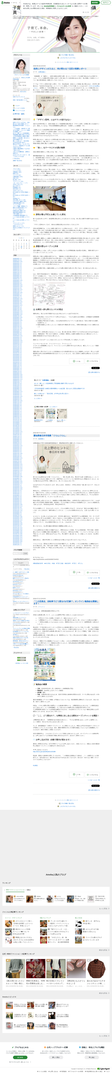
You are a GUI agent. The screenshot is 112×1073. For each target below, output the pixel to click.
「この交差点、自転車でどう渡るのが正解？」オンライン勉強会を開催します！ (21, 130)
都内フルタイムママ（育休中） (21, 578)
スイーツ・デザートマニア (13, 918)
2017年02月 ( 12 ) (17, 431)
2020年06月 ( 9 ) (17, 373)
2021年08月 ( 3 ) (17, 351)
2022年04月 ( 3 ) (17, 339)
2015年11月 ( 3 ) (17, 455)
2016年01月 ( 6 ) (17, 451)
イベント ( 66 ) (17, 204)
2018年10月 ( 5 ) (17, 404)
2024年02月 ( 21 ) (17, 305)
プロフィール (18, 74)
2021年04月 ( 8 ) (17, 357)
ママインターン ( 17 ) (18, 223)
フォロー (20, 563)
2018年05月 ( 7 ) (17, 410)
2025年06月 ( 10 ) (17, 280)
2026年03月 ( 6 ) (17, 266)
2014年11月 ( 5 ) (17, 473)
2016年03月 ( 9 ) (17, 448)
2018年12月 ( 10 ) (17, 400)
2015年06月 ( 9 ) (17, 462)
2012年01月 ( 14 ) (17, 524)
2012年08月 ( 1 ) (17, 513)
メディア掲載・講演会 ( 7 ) (20, 206)
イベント (41, 606)
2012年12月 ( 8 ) (17, 507)
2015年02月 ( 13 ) (17, 468)
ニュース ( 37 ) (17, 170)
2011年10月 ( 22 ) (17, 529)
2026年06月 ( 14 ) (17, 261)
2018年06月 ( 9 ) (17, 408)
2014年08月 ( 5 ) (17, 478)
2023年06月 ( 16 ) (17, 317)
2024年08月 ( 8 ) (17, 295)
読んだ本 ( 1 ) (16, 186)
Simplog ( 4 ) (16, 198)
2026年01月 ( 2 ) (17, 269)
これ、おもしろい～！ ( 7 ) (20, 183)
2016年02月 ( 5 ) (17, 450)
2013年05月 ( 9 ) (17, 499)
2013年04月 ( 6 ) (17, 501)
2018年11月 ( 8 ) (17, 402)
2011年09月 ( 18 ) (17, 530)
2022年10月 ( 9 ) (17, 329)
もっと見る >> (38, 398)
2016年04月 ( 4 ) (17, 447)
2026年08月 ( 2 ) (17, 258)
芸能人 (29, 890)
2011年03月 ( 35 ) (17, 540)
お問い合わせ (54, 1071)
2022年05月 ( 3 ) (17, 337)
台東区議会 (41, 72)
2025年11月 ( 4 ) (17, 272)
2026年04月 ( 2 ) (17, 264)
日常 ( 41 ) (15, 178)
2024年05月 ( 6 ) (17, 300)
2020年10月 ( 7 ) (17, 366)
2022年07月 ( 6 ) (17, 334)
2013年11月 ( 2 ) (17, 492)
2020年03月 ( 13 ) (17, 377)
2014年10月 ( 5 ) (17, 475)
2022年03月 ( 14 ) (17, 340)
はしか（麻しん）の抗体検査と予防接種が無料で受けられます (54, 383)
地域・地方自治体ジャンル (20, 100)
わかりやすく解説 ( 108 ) (19, 201)
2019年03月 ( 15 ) (17, 396)
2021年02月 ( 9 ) (17, 360)
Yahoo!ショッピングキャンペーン (21, 601)
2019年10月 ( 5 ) (17, 385)
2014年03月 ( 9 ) (17, 486)
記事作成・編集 (18, 114)
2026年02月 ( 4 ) (17, 267)
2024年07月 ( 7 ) (17, 297)
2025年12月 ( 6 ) (17, 271)
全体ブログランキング (19, 96)
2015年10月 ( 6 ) (17, 456)
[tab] (15, 890)
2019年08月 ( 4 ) (17, 388)
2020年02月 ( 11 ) (17, 379)
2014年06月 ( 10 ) (17, 481)
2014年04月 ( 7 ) (17, 484)
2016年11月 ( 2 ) (17, 436)
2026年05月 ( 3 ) (17, 263)
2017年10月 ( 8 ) (17, 421)
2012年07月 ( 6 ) (17, 515)
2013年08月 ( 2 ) (17, 495)
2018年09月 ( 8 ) (17, 405)
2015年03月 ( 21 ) (17, 467)
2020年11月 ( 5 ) (17, 365)
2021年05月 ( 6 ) (17, 356)
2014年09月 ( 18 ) (17, 476)
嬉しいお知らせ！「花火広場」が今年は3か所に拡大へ (51, 393)
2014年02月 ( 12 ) (17, 487)
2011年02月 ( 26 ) (17, 541)
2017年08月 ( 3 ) (17, 424)
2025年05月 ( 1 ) (17, 281)
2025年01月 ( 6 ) (17, 288)
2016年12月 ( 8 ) (17, 434)
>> (23, 238)
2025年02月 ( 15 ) (17, 286)
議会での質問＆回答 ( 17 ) (20, 207)
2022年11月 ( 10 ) (17, 328)
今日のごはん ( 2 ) (18, 184)
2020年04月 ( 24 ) (17, 376)
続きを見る (23, 91)
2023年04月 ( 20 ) (17, 320)
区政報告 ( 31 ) (17, 187)
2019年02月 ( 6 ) (17, 397)
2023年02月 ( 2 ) (17, 323)
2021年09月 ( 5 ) (17, 349)
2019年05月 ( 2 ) (17, 393)
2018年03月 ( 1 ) (17, 413)
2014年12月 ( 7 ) (17, 472)
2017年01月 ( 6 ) (17, 433)
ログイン (106, 2)
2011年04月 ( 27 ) (17, 538)
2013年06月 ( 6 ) (17, 498)
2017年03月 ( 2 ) (17, 430)
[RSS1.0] (21, 658)
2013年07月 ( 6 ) (17, 496)
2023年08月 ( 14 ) (17, 314)
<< (19, 238)
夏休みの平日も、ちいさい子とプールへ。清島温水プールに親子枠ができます (21, 145)
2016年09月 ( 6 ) (17, 439)
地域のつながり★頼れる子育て (21, 620)
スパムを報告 (43, 1071)
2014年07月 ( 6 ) (17, 479)
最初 (68, 62)
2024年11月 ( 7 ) (17, 291)
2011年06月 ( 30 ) (17, 535)
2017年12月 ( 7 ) (17, 417)
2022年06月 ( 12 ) (17, 335)
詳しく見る (56, 1057)
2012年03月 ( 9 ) (17, 521)
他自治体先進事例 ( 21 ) (19, 212)
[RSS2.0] (21, 660)
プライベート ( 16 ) (18, 181)
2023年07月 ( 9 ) (17, 315)
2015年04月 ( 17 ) (17, 465)
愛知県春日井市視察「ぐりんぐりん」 (50, 435)
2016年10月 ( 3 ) (17, 438)
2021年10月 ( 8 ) (17, 348)
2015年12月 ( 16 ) (17, 453)
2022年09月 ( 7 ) (17, 331)
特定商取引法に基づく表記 (94, 1071)
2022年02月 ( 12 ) (17, 342)
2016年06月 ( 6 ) (17, 444)
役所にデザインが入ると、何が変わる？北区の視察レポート (60, 69)
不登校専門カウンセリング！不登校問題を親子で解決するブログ (21, 597)
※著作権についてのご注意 (21, 663)
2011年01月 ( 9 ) (17, 543)
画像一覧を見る (17, 160)
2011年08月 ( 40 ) (17, 532)
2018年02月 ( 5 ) (17, 414)
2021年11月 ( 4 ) (17, 346)
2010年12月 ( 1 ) (17, 544)
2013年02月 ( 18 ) (17, 504)
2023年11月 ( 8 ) (17, 309)
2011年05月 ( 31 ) (17, 537)
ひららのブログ (17, 623)
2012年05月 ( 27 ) (17, 518)
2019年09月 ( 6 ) (17, 387)
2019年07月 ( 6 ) (17, 390)
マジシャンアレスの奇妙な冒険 (21, 628)
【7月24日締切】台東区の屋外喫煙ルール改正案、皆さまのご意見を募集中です (21, 138)
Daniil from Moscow (18, 575)
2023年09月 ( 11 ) (17, 312)
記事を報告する (95, 372)
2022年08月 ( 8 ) (17, 332)
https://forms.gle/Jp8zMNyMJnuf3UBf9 (44, 751)
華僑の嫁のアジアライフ (19, 617)
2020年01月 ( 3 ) (17, 380)
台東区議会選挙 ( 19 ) (18, 203)
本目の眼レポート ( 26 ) (19, 200)
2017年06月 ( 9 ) (17, 427)
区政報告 (41, 439)
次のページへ (74, 62)
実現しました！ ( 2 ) (18, 226)
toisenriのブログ (17, 584)
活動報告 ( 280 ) (17, 172)
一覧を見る (16, 158)
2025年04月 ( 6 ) (17, 283)
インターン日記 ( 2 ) (18, 209)
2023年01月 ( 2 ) (17, 325)
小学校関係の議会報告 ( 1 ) (20, 215)
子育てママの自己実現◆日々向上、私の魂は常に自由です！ (21, 644)
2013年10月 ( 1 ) (17, 493)
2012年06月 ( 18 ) (17, 516)
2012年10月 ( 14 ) (17, 510)
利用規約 (64, 1071)
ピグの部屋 (26, 74)
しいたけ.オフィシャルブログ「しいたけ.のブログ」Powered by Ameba (21, 613)
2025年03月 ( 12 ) (17, 284)
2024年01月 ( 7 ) (17, 306)
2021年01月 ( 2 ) (17, 362)
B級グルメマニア (45, 918)
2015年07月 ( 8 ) (17, 461)
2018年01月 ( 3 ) (17, 416)
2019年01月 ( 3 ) (17, 399)
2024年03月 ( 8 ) (17, 303)
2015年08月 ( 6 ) (17, 459)
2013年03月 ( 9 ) (17, 503)
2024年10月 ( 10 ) (17, 292)
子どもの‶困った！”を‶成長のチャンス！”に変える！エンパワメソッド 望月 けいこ (21, 593)
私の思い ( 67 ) (17, 179)
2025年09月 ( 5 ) (17, 275)
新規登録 (95, 2)
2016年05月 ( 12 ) (17, 445)
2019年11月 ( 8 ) (17, 383)
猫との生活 (78, 918)
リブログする (93, 361)
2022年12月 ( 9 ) (17, 326)
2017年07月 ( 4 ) (17, 425)
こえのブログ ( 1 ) (18, 224)
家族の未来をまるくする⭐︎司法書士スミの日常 (21, 637)
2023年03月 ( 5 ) (17, 322)
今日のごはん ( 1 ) (18, 190)
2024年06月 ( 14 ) (17, 298)
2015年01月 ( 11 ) (17, 470)
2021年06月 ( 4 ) (17, 354)
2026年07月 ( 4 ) (17, 260)
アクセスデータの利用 (76, 1071)
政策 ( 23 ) (15, 173)
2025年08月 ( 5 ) (17, 277)
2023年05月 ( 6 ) (17, 318)
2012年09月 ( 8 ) (17, 512)
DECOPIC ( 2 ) (17, 189)
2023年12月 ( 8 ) (17, 308)
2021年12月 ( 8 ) (17, 345)
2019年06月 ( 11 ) (17, 391)
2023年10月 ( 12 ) (17, 311)
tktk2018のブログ (17, 590)
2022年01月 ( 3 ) (17, 343)
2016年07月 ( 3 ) (17, 442)
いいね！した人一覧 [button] (94, 578)
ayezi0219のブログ (18, 581)
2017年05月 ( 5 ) (17, 428)
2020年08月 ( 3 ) (17, 369)
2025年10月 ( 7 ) (17, 274)
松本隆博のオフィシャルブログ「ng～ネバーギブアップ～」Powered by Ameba (21, 631)
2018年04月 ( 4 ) (17, 411)
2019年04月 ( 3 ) (17, 394)
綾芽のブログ (16, 587)
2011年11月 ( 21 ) (17, 527)
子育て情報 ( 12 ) (17, 213)
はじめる (20, 1057)
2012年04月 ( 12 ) (17, 520)
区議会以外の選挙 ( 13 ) (19, 210)
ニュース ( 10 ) (17, 175)
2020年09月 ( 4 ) (17, 368)
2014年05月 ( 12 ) (17, 482)
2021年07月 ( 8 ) (17, 352)
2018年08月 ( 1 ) (17, 407)
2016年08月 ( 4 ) (17, 441)
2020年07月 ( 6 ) (17, 371)
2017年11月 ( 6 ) (17, 419)
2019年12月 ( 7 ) (17, 382)
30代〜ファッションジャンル (15, 890)
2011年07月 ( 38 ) (17, 533)
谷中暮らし (16, 634)
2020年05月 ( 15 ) (17, 374)
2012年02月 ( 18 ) (17, 523)
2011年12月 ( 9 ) (17, 526)
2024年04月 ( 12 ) (17, 301)
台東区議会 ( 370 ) (18, 176)
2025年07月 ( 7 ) (17, 278)
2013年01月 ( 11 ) (17, 506)
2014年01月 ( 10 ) (17, 489)
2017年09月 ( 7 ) (17, 422)
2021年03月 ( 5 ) (17, 359)
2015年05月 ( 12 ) (17, 464)
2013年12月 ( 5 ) (17, 490)
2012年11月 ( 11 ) (17, 509)
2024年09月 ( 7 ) (17, 294)
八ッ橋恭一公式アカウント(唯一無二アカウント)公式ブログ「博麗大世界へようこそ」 (21, 572)
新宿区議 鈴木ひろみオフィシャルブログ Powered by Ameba (21, 640)
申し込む (92, 1057)
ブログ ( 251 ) (16, 169)
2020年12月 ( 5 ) (17, 363)
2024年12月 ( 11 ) (17, 289)
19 (21, 246)
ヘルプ (108, 1071)
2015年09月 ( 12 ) (17, 458)
